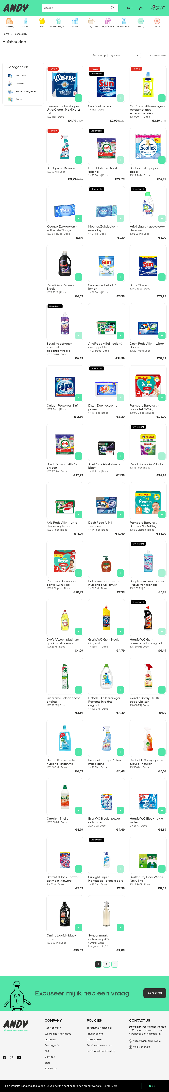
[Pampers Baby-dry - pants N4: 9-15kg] (148, 383)
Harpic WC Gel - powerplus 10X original (146, 641)
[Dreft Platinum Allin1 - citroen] (65, 442)
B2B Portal (51, 1068)
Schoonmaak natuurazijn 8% (99, 937)
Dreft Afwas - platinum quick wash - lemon (63, 641)
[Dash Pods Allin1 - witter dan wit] (148, 321)
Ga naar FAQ (155, 993)
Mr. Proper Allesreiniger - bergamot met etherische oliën (147, 109)
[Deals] (157, 21)
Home (5, 34)
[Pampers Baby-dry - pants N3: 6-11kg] (65, 559)
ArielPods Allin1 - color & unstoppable (105, 345)
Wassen (20, 83)
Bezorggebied (53, 1045)
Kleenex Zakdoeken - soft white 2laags (62, 228)
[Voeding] (9, 21)
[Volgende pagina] (114, 964)
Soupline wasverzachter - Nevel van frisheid (147, 583)
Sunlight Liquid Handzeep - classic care (105, 879)
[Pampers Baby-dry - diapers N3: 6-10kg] (148, 500)
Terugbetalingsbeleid (99, 1028)
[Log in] (141, 8)
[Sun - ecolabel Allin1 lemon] (106, 263)
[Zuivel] (75, 21)
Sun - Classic (139, 285)
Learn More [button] (111, 1086)
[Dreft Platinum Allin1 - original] (106, 146)
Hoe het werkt (53, 1028)
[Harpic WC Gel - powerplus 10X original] (148, 617)
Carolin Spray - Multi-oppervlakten (145, 699)
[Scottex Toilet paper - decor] (148, 146)
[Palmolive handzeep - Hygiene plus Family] (106, 559)
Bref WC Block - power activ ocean (104, 820)
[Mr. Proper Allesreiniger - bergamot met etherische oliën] (148, 84)
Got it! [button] (152, 1086)
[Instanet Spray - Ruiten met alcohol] (106, 738)
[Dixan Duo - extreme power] (106, 383)
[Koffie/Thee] (91, 21)
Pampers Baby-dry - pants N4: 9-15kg (144, 407)
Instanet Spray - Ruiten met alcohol (104, 762)
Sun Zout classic (100, 106)
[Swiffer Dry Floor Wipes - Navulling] (148, 855)
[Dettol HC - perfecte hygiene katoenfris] (65, 738)
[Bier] (42, 21)
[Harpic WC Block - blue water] (148, 796)
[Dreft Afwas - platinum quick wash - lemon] (65, 617)
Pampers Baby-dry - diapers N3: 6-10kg (144, 524)
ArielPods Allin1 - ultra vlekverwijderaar (62, 524)
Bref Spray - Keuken (61, 168)
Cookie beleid (95, 1039)
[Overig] (141, 21)
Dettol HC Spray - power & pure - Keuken (147, 762)
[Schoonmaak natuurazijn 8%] (106, 913)
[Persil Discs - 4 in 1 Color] (148, 442)
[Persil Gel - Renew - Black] (65, 263)
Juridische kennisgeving (101, 1051)
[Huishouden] (124, 21)
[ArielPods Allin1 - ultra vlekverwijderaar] (65, 500)
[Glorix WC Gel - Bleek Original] (106, 617)
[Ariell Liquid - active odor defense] (148, 204)
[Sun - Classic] (148, 263)
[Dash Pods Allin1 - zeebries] (106, 500)
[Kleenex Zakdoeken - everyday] (106, 204)
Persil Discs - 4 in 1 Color (147, 464)
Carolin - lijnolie (57, 818)
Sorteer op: (100, 55)
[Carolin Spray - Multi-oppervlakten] (148, 676)
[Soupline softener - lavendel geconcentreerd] (65, 321)
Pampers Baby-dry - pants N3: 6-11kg (61, 583)
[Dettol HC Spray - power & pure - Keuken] (148, 738)
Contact (50, 1057)
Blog (47, 1062)
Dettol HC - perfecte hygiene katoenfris (61, 762)
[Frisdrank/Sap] (59, 21)
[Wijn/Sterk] (108, 21)
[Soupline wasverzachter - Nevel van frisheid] (148, 559)
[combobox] (80, 8)
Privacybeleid (95, 1033)
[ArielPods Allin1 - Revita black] (106, 442)
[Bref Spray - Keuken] (65, 146)
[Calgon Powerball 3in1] (65, 383)
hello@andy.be (141, 1046)
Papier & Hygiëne (26, 91)
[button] (157, 8)
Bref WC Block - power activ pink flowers (63, 879)
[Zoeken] (112, 8)
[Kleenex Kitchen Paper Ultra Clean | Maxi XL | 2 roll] (65, 84)
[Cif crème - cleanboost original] (65, 676)
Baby (19, 99)
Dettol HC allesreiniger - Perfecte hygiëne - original (105, 701)
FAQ (47, 1051)
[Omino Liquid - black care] (65, 913)
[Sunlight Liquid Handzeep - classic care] (106, 855)
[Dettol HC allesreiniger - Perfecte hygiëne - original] (106, 676)
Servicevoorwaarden (99, 1045)
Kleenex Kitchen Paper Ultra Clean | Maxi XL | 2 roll (63, 109)
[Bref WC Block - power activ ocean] (106, 796)
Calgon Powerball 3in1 (62, 405)
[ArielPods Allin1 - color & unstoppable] (106, 321)
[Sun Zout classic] (106, 84)
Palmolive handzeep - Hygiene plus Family (103, 583)
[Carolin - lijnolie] (65, 796)
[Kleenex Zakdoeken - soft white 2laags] (65, 204)
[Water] (26, 21)
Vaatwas (21, 75)
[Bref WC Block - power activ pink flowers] (65, 855)
